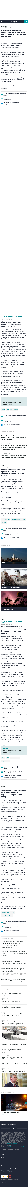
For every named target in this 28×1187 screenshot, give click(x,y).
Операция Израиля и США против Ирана (11, 115)
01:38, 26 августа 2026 (6, 319)
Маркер (2, 1158)
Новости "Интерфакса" (5, 1163)
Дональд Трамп (6, 912)
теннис (24, 519)
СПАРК (2, 1154)
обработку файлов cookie (12, 1143)
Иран (7, 241)
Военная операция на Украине (10, 1112)
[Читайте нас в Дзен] (2, 1171)
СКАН (2, 1165)
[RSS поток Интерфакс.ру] (9, 1171)
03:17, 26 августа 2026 (6, 788)
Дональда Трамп (14, 757)
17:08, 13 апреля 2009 (6, 27)
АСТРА (2, 1160)
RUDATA (2, 1166)
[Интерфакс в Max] (11, 1171)
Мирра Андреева (16, 519)
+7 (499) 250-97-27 (20, 1146)
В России (4, 26)
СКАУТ (2, 1157)
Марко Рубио (5, 761)
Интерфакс (14, 21)
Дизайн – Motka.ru (5, 1182)
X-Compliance (3, 1155)
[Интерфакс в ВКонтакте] (7, 1171)
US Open (4, 522)
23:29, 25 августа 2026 (6, 467)
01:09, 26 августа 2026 (6, 117)
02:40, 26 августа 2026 (6, 624)
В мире (3, 113)
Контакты (3, 1123)
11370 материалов (6, 1115)
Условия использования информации (9, 1179)
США (3, 241)
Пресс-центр (18, 1123)
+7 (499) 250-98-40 (9, 1146)
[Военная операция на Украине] (14, 1110)
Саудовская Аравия (7, 915)
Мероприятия (13, 1124)
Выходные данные (5, 1181)
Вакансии (24, 1123)
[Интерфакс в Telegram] (5, 1171)
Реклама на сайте (5, 1124)
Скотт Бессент (14, 409)
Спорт (3, 465)
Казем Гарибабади (15, 241)
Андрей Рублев (6, 519)
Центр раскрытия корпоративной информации (10, 1168)
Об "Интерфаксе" (10, 1123)
